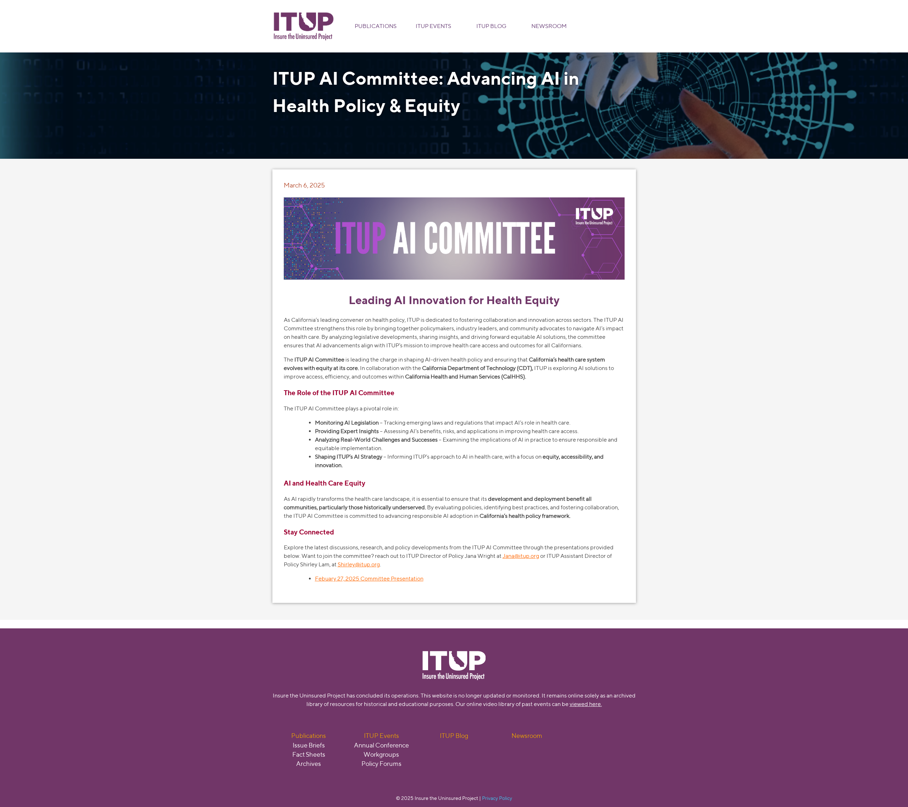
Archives (308, 763)
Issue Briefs (309, 745)
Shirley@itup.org (359, 564)
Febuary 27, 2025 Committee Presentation (369, 578)
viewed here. (586, 704)
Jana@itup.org (521, 556)
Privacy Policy (497, 798)
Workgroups (381, 754)
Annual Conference (381, 745)
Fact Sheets (308, 754)
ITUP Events (433, 26)
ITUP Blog (491, 26)
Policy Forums (381, 763)
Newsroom (549, 26)
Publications (376, 26)
